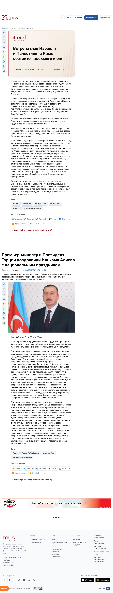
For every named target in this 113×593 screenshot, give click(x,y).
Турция (15, 453)
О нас (54, 539)
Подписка (76, 539)
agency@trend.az (8, 565)
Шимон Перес (55, 204)
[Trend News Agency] (9, 538)
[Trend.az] (10, 17)
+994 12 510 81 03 (8, 562)
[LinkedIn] (29, 580)
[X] (14, 580)
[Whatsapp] (5, 580)
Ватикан (16, 208)
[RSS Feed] (34, 580)
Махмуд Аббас (40, 204)
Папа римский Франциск (32, 208)
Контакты (55, 546)
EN (100, 588)
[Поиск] (62, 17)
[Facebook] (9, 580)
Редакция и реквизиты (60, 543)
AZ (104, 588)
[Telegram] (24, 580)
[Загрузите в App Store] (87, 580)
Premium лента (35, 543)
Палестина (27, 204)
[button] (4, 33)
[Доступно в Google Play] (102, 580)
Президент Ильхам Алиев (22, 457)
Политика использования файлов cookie (99, 559)
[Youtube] (19, 580)
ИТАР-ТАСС (30, 91)
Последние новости (37, 539)
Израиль (16, 204)
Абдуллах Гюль (49, 453)
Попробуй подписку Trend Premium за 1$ (33, 230)
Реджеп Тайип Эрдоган (30, 453)
